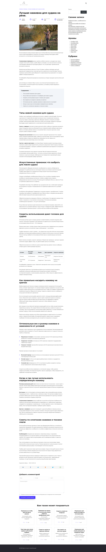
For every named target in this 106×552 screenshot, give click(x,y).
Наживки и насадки (76, 62)
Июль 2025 (73, 46)
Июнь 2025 (73, 47)
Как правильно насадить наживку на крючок (34, 99)
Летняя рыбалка (75, 61)
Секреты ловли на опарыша (61, 511)
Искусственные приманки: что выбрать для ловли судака (38, 95)
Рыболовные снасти (76, 64)
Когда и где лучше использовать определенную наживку (38, 104)
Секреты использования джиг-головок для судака (36, 97)
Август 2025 (74, 44)
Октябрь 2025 (74, 41)
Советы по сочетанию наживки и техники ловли (35, 106)
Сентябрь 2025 (74, 43)
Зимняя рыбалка (75, 59)
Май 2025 (73, 49)
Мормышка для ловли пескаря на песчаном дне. (79, 512)
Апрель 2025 (74, 50)
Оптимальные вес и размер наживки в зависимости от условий (39, 102)
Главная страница (23, 9)
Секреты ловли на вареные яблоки (44, 530)
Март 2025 (73, 51)
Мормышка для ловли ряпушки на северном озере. (79, 531)
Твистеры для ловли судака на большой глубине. (27, 531)
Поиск (70, 9)
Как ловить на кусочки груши (61, 530)
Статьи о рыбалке (75, 65)
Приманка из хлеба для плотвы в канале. (27, 512)
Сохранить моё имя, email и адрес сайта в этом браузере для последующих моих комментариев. (41, 494)
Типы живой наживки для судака (31, 93)
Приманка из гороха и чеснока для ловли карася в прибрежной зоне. (44, 513)
